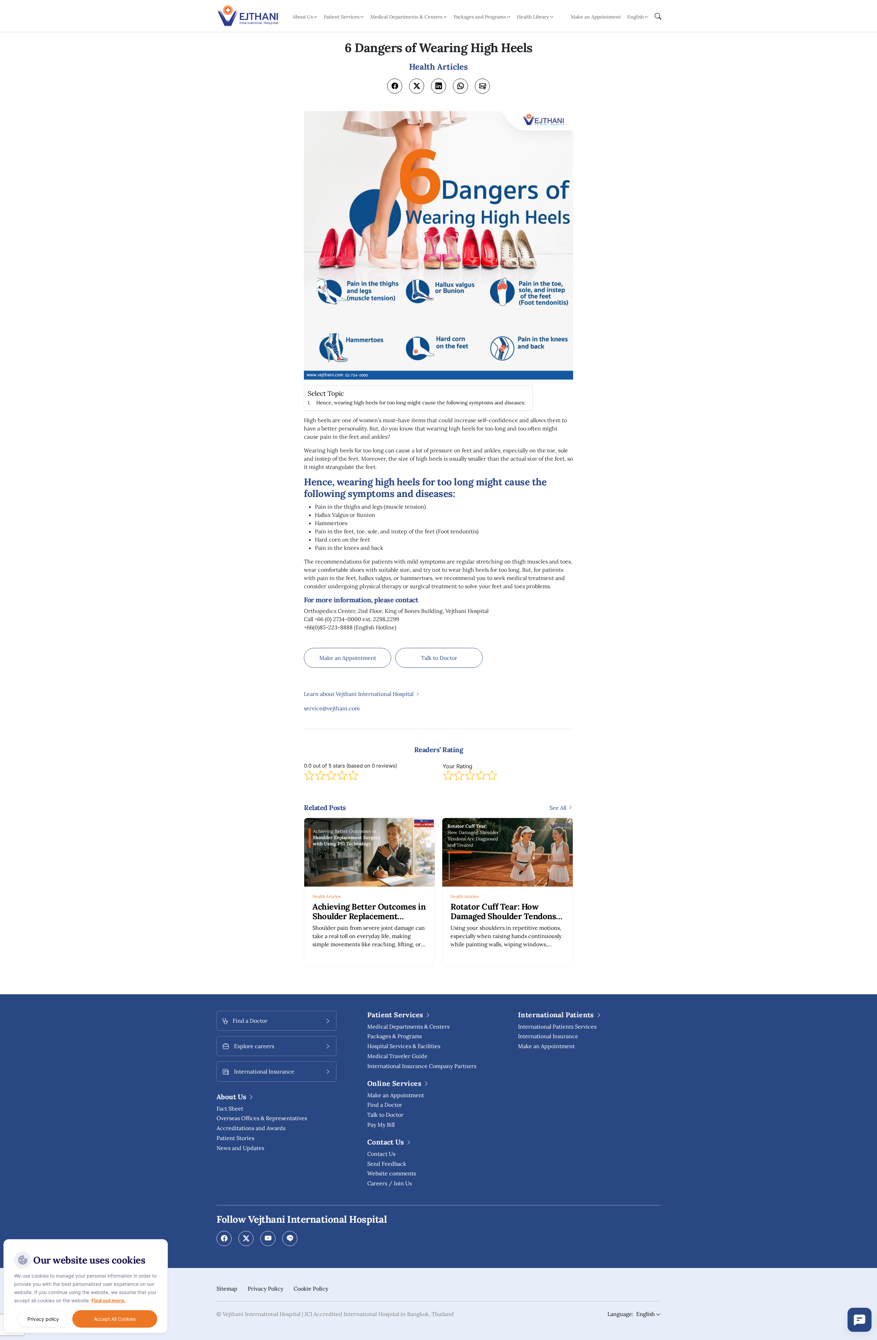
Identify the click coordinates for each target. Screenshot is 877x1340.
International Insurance (548, 1036)
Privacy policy (43, 1319)
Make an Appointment (596, 17)
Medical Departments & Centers (408, 1026)
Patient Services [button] (341, 17)
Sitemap (227, 1288)
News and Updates (240, 1148)
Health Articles (326, 896)
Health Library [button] (533, 17)
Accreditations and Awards (251, 1128)
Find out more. (108, 1300)
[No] (161, 1240)
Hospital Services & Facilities (403, 1046)
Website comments (391, 1173)
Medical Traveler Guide (397, 1056)
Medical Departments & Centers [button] (406, 17)
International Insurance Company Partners (421, 1066)
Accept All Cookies (115, 1319)
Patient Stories (235, 1138)
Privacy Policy (265, 1288)
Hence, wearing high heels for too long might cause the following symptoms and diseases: (421, 402)
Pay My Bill (381, 1124)
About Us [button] (303, 17)
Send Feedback (386, 1163)
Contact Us (381, 1153)
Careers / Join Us (389, 1183)
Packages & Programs (394, 1036)
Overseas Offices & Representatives (262, 1118)
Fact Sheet (230, 1108)
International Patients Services (557, 1026)
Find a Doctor (384, 1104)
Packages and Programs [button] (480, 17)
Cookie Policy (311, 1288)
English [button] (635, 17)
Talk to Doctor (439, 657)
